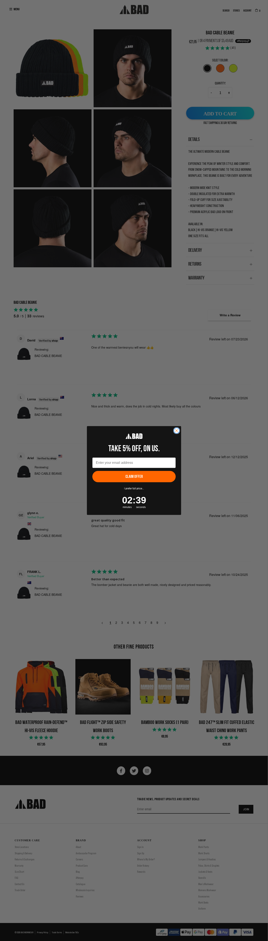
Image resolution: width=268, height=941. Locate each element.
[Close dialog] (176, 430)
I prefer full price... (134, 488)
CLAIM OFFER (134, 476)
